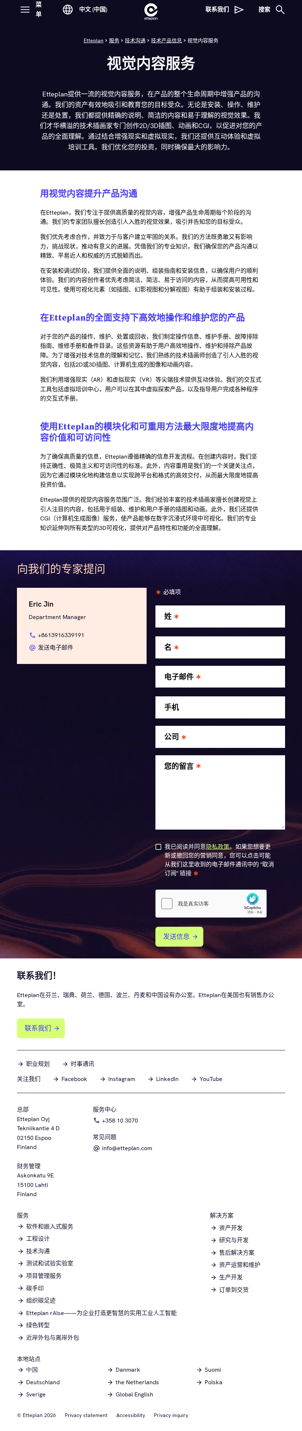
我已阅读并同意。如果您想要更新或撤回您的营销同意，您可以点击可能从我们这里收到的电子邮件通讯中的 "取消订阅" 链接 (219, 860)
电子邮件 (179, 677)
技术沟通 (135, 40)
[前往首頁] (151, 9)
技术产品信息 (166, 40)
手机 (171, 707)
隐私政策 (217, 847)
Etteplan (93, 40)
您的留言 (179, 766)
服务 (114, 40)
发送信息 (176, 936)
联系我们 (38, 1028)
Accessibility (130, 1415)
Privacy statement (86, 1415)
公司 (171, 737)
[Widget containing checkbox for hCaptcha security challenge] (211, 904)
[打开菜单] (25, 9)
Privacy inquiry (171, 1415)
